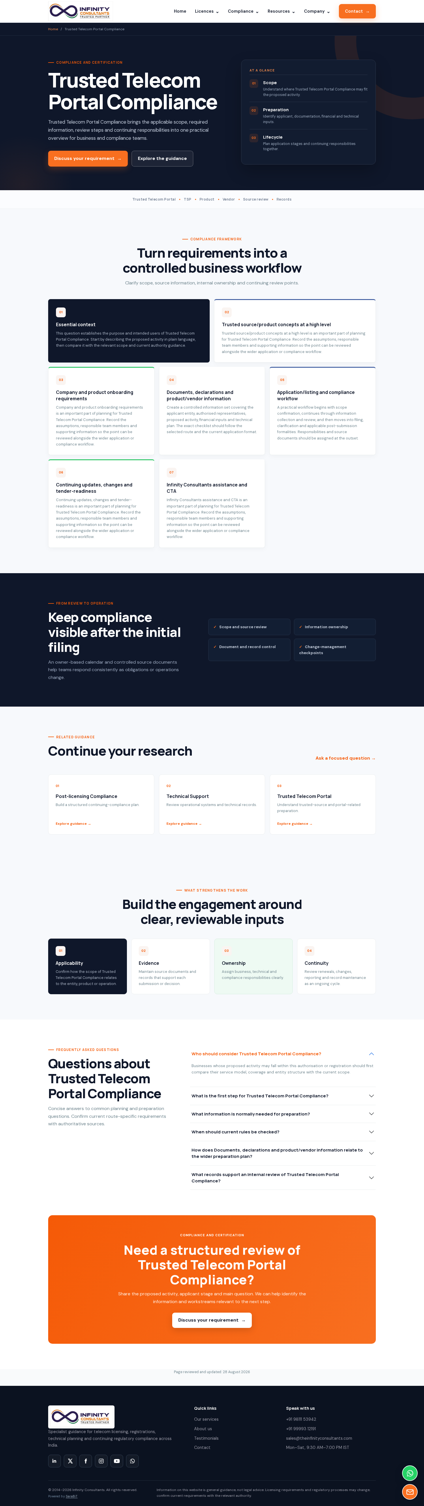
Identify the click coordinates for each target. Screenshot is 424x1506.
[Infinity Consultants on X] (70, 1461)
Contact (357, 11)
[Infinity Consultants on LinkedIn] (54, 1461)
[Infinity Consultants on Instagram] (101, 1461)
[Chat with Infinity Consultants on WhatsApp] (132, 1461)
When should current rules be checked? (235, 1132)
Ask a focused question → (346, 758)
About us (203, 1428)
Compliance (243, 11)
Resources (281, 11)
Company (317, 11)
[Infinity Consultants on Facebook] (85, 1461)
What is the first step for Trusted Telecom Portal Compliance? (260, 1096)
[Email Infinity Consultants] (410, 1492)
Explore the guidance (162, 158)
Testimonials (206, 1438)
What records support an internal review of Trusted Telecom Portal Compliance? (265, 1177)
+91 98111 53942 (301, 1419)
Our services (206, 1419)
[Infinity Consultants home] (80, 11)
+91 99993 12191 (301, 1428)
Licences (207, 11)
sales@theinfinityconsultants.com (319, 1438)
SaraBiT (72, 1496)
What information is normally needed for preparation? (251, 1114)
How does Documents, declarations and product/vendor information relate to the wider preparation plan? (277, 1153)
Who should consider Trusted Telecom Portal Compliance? (256, 1054)
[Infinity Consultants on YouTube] (116, 1461)
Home (180, 11)
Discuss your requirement (88, 158)
